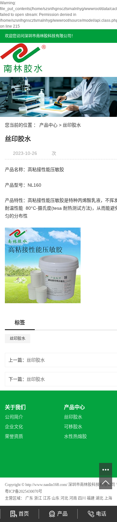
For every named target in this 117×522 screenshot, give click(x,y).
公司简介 (14, 417)
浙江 (38, 498)
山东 (56, 498)
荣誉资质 (14, 436)
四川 (82, 498)
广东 (29, 498)
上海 (108, 498)
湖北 (100, 498)
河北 (64, 498)
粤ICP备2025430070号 (23, 491)
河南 (73, 498)
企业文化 (14, 426)
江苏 (47, 498)
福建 (91, 498)
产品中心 (48, 125)
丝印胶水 (72, 125)
